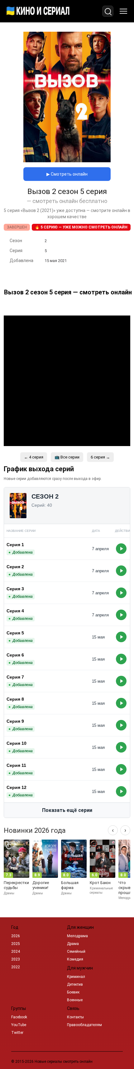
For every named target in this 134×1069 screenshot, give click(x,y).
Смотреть (121, 548)
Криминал (76, 977)
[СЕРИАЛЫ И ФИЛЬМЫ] (38, 11)
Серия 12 (16, 787)
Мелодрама (77, 936)
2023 (15, 959)
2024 (15, 951)
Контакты (75, 1017)
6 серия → (100, 457)
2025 (15, 944)
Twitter (17, 1032)
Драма (73, 944)
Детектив (75, 984)
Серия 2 (15, 566)
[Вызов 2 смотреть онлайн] (67, 161)
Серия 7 (15, 677)
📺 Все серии (67, 457)
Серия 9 (15, 721)
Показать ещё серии (67, 810)
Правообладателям (84, 1025)
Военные (75, 1000)
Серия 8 (15, 699)
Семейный (76, 951)
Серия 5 (15, 632)
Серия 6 (15, 654)
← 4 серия (33, 457)
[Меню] (123, 11)
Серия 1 (15, 544)
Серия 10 (16, 743)
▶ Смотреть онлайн (67, 174)
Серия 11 (16, 765)
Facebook (19, 1017)
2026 (15, 936)
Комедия (75, 959)
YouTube (18, 1025)
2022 (15, 967)
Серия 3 (15, 588)
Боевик (73, 992)
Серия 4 (15, 610)
